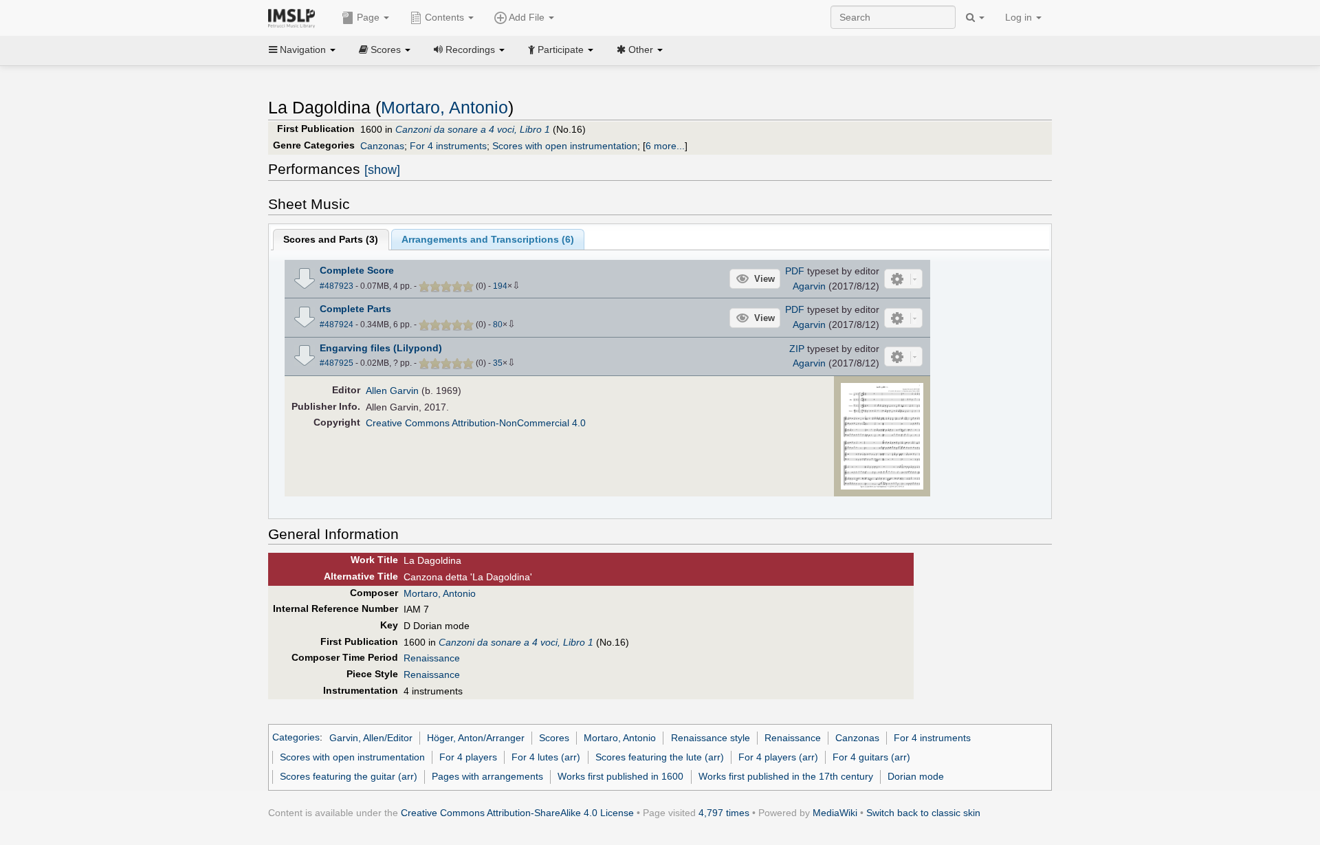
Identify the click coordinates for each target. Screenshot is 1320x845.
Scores (554, 737)
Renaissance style (710, 737)
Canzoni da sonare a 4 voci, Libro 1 (472, 129)
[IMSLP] (294, 17)
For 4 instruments (448, 145)
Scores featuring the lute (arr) (659, 756)
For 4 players (468, 756)
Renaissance (432, 657)
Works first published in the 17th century (785, 776)
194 (500, 286)
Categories (296, 737)
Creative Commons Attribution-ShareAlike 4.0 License (517, 812)
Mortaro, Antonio (444, 107)
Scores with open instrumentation (564, 145)
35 (498, 363)
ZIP (796, 348)
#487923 (336, 286)
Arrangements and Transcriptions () (488, 239)
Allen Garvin (392, 390)
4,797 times (723, 812)
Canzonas (382, 145)
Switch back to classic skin (923, 812)
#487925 (336, 363)
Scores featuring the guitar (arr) (348, 776)
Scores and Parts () (330, 239)
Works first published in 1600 (620, 776)
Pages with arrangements (487, 776)
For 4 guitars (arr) (871, 756)
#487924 (336, 324)
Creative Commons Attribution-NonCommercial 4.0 (476, 422)
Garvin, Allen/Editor (370, 737)
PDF (794, 270)
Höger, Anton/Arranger (476, 737)
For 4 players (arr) (778, 756)
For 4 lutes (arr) (546, 756)
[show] (382, 170)
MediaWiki (835, 812)
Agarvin (809, 286)
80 (498, 324)
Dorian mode (916, 776)
